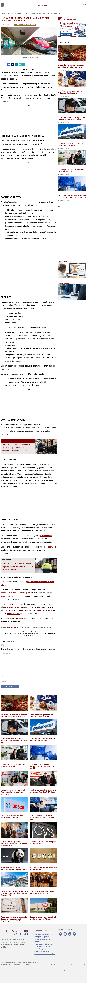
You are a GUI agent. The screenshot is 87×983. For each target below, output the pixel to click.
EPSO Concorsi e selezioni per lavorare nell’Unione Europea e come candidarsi (43, 766)
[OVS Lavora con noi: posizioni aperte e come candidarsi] (43, 830)
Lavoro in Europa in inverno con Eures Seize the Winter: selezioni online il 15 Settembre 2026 (14, 893)
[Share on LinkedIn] (16, 64)
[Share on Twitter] (12, 64)
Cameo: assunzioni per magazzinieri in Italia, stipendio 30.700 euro (43, 918)
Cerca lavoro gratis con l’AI (43, 944)
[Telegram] (74, 934)
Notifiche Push (48, 971)
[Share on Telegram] (23, 64)
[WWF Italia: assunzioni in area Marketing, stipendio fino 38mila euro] (14, 856)
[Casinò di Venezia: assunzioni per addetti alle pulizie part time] (43, 880)
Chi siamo (47, 964)
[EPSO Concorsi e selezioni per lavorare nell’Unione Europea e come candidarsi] (43, 753)
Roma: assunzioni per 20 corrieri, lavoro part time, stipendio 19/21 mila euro (14, 740)
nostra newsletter (11, 607)
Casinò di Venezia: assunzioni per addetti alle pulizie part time (42, 892)
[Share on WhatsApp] (20, 64)
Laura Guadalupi (12, 627)
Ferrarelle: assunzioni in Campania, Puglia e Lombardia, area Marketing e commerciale (14, 792)
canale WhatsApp (43, 610)
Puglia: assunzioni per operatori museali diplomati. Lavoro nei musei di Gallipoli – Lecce (14, 843)
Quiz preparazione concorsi (43, 934)
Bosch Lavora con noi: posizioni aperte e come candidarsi (12, 817)
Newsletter (70, 964)
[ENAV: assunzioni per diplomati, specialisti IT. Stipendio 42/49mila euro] (43, 805)
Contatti (53, 964)
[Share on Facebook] (8, 64)
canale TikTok (13, 614)
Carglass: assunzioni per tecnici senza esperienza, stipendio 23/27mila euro (43, 791)
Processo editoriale (61, 964)
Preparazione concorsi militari (44, 954)
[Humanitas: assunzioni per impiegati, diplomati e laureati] (14, 753)
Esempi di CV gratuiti (41, 937)
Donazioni (71, 971)
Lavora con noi (57, 971)
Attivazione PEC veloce (42, 946)
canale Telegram (25, 610)
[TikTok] (69, 934)
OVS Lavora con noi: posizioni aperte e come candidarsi (43, 843)
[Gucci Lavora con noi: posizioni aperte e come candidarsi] (43, 856)
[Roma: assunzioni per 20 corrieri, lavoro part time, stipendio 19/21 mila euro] (14, 727)
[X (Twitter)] (65, 934)
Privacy (76, 964)
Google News (22, 618)
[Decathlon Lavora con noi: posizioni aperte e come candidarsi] (43, 727)
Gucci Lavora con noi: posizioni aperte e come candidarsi (43, 868)
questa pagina (46, 536)
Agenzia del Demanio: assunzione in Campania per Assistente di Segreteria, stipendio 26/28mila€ (14, 919)
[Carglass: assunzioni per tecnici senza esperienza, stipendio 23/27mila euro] (43, 779)
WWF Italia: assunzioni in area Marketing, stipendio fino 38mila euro (14, 868)
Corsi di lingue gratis (41, 949)
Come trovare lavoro (41, 951)
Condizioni (64, 971)
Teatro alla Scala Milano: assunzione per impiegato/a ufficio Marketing (14, 716)
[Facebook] (60, 934)
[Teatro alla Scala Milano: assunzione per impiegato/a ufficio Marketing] (14, 703)
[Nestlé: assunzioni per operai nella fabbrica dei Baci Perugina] (43, 703)
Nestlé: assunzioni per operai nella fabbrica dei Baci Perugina (42, 716)
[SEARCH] (84, 5)
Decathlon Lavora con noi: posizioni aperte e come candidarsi (42, 739)
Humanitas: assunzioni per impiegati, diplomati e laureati (14, 765)
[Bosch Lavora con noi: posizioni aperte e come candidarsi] (14, 805)
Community (82, 964)
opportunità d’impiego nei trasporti (15, 593)
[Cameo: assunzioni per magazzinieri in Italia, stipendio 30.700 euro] (43, 906)
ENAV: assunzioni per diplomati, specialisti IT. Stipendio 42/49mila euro (42, 818)
